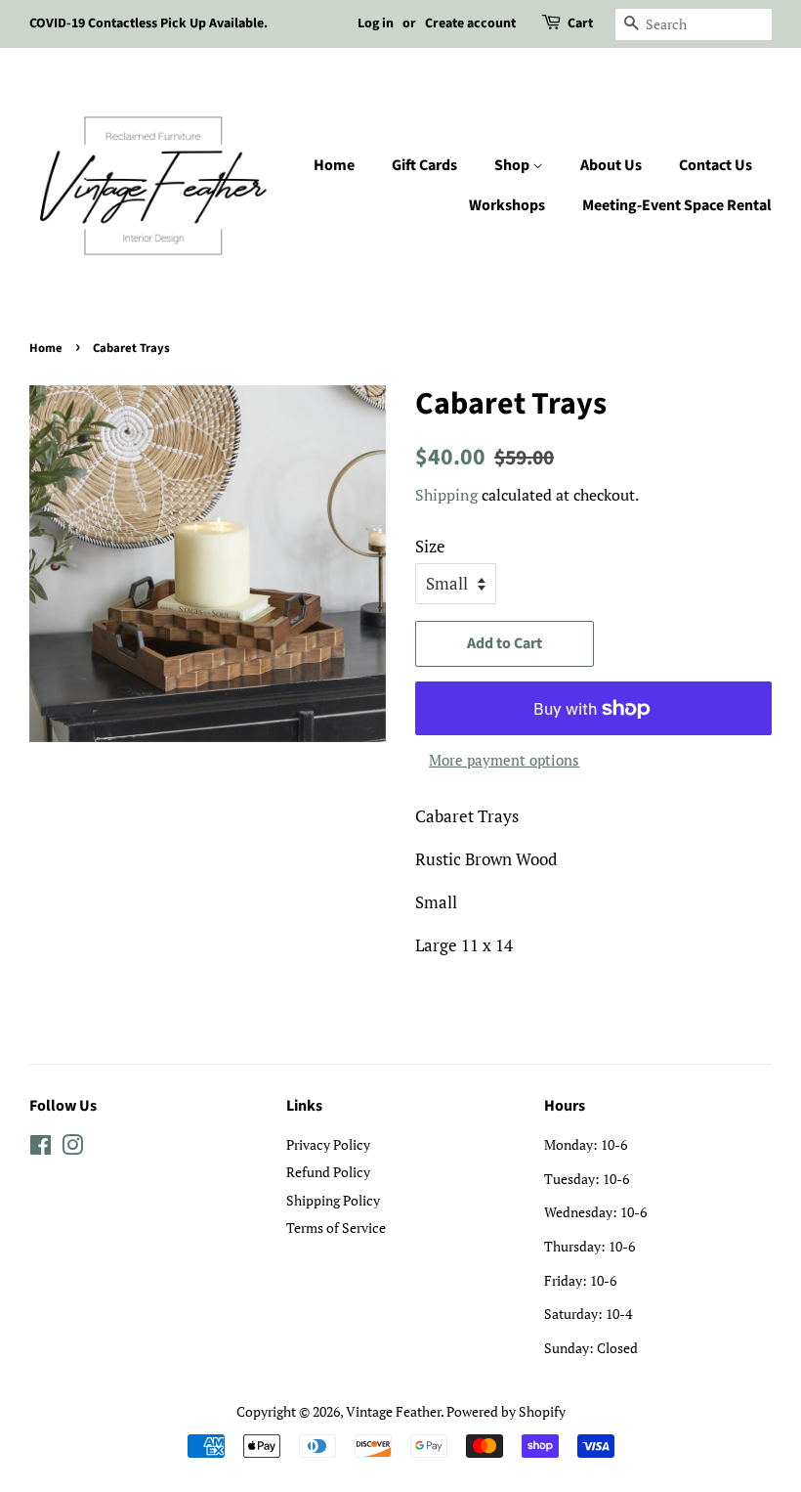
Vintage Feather (393, 1411)
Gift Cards (424, 165)
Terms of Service (336, 1227)
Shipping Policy (333, 1200)
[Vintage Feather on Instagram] (72, 1148)
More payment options (504, 759)
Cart (580, 23)
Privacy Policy (328, 1144)
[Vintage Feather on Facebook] (40, 1148)
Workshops (507, 205)
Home (334, 165)
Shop (513, 165)
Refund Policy (328, 1172)
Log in (376, 23)
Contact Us (715, 165)
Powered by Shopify (506, 1411)
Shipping (446, 494)
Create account (470, 23)
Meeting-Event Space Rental (677, 205)
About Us (611, 165)
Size (430, 546)
